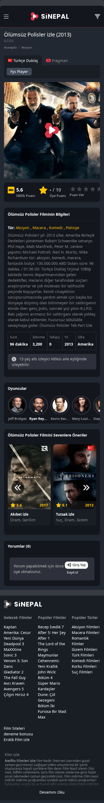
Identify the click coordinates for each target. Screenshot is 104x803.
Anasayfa (10, 47)
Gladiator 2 (13, 671)
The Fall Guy (15, 677)
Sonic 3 (10, 655)
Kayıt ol (72, 572)
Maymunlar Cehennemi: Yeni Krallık (48, 660)
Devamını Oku (52, 792)
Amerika (85, 344)
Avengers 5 (14, 688)
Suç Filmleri (82, 671)
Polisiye (72, 227)
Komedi (56, 227)
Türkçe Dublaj (25, 60)
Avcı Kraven (14, 683)
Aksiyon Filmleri (86, 626)
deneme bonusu (18, 733)
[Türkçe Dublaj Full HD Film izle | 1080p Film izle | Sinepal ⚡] (49, 16)
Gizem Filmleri (84, 649)
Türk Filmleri (83, 655)
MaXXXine (12, 649)
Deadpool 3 (14, 643)
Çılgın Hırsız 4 (16, 694)
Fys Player (19, 71)
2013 (69, 344)
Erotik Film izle (17, 739)
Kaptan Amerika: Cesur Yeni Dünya (17, 632)
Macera (39, 227)
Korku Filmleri (84, 666)
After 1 (44, 638)
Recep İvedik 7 (51, 626)
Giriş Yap (79, 565)
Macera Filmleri (85, 632)
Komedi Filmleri (86, 660)
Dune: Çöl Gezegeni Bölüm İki (46, 700)
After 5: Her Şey (52, 632)
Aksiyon (26, 47)
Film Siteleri (14, 728)
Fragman (59, 60)
